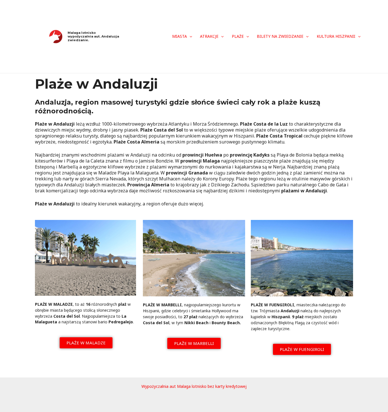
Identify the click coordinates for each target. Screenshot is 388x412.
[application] (189, 36)
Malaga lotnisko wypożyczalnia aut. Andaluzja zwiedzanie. (93, 36)
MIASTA (179, 36)
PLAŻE (238, 36)
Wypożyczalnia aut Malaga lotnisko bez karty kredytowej (194, 386)
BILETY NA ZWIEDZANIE (280, 36)
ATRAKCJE (209, 36)
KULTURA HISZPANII (336, 36)
